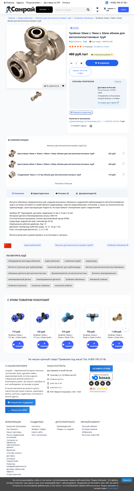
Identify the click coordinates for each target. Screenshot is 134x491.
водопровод (91, 261)
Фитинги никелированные (104, 273)
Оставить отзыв (101, 46)
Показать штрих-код (81, 112)
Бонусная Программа (16, 426)
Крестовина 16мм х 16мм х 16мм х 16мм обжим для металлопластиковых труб (55, 153)
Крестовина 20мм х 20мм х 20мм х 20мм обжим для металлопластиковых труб (55, 164)
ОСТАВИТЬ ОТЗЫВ (101, 369)
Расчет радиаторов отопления (15, 436)
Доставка (11, 456)
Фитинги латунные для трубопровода (25, 267)
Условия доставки (107, 102)
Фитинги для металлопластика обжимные (105, 267)
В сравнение (52, 86)
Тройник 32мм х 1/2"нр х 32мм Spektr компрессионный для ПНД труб (42, 338)
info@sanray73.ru (57, 379)
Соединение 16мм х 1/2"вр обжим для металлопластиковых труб (49, 174)
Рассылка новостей (90, 435)
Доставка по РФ (52, 2)
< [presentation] (9, 328)
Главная (11, 18)
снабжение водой (73, 261)
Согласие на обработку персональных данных (13, 443)
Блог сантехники (39, 435)
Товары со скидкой (65, 429)
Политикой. (113, 488)
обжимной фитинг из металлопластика (69, 273)
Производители (64, 426)
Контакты (36, 426)
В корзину (103, 63)
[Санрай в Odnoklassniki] (97, 383)
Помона (118, 81)
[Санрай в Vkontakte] (91, 383)
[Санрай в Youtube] (108, 383)
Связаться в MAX (18, 410)
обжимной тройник (98, 279)
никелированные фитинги (48, 279)
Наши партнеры (14, 432)
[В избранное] (63, 86)
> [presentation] (125, 328)
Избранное (87, 432)
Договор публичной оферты (15, 470)
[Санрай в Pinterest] (102, 383)
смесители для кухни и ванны (18, 391)
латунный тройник (63, 285)
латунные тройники (41, 285)
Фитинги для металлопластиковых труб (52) (66, 145)
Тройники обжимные (75, 279)
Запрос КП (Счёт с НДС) (80, 71)
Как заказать (12, 429)
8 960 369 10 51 (56, 387)
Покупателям (33, 2)
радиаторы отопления (31, 394)
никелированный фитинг (19, 279)
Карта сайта (37, 432)
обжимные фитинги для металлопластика (27, 273)
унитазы (16, 394)
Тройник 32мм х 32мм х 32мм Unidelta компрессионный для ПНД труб (92, 338)
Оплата (66, 2)
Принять (127, 480)
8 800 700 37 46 (56, 383)
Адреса (20, 2)
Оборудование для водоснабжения (24, 261)
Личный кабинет (89, 426)
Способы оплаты (14, 453)
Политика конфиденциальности (16, 465)
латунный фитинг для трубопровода (64, 267)
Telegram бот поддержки (21, 402)
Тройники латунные (17, 285)
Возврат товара (39, 429)
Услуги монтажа (14, 474)
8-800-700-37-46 (118, 2)
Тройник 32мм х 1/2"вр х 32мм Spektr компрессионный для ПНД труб (18, 338)
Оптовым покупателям (12, 459)
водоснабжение (52, 261)
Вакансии (11, 450)
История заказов (89, 429)
